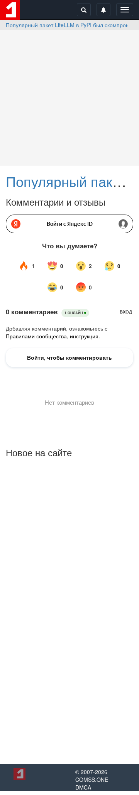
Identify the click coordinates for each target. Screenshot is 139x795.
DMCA (83, 787)
